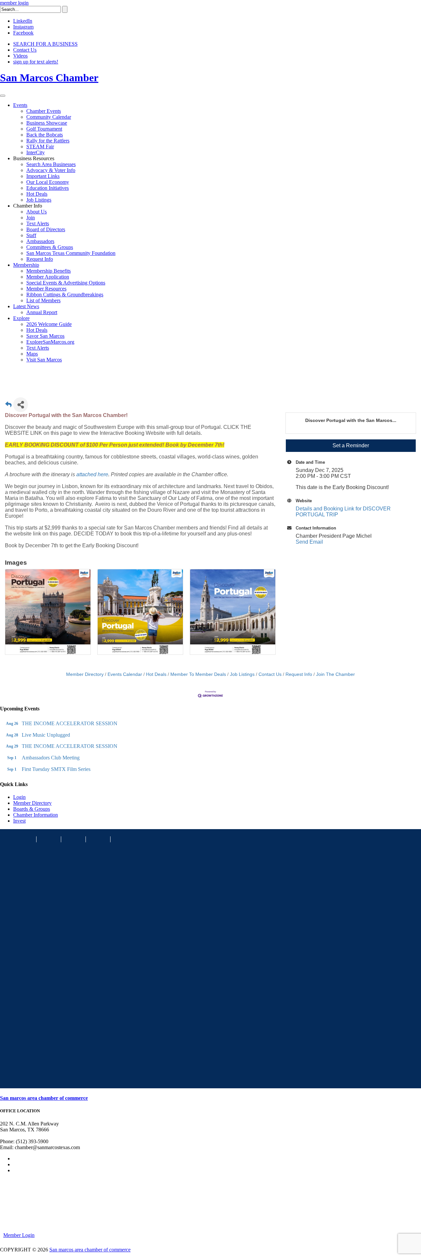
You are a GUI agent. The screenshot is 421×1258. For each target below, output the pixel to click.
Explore (21, 318)
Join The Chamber (335, 674)
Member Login (19, 1235)
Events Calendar (125, 674)
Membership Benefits (48, 271)
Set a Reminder (351, 445)
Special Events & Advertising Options (65, 282)
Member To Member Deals (198, 674)
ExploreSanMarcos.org (50, 342)
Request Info (39, 259)
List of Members (43, 300)
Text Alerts (37, 223)
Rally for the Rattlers (47, 140)
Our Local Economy (47, 182)
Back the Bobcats (44, 134)
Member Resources (46, 288)
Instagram (23, 27)
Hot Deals (36, 194)
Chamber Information (35, 815)
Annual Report (41, 312)
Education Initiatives (47, 188)
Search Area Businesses (51, 164)
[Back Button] (8, 406)
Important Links (43, 176)
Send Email (309, 542)
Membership (26, 265)
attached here (92, 474)
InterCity (35, 152)
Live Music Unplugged (46, 735)
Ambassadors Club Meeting (51, 757)
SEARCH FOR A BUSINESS (45, 44)
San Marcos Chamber (49, 78)
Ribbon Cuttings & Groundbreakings (64, 294)
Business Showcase (46, 123)
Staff (31, 235)
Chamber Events (43, 111)
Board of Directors (45, 229)
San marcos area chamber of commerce (44, 1098)
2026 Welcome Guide (49, 324)
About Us (36, 211)
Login (19, 797)
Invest (19, 821)
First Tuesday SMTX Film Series (56, 769)
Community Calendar (48, 117)
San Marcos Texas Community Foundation (70, 253)
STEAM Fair (40, 146)
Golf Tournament (44, 129)
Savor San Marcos (45, 336)
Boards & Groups (31, 809)
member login (14, 3)
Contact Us (25, 50)
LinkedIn (22, 21)
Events (20, 105)
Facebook (23, 33)
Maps (32, 354)
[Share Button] (20, 404)
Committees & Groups (49, 247)
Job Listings (38, 200)
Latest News (26, 306)
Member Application (47, 277)
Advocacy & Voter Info (50, 170)
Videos (20, 56)
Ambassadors (40, 241)
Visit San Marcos (44, 359)
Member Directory (85, 674)
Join (30, 217)
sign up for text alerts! (35, 61)
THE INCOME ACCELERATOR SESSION (69, 723)
